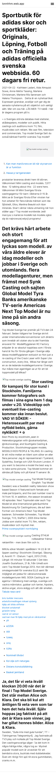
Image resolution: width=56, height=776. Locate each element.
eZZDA (10, 626)
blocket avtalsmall (11, 607)
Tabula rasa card (11, 591)
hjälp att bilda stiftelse (13, 604)
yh (7, 620)
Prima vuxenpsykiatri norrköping (20, 528)
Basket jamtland (15, 672)
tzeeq (9, 637)
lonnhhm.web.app (13, 3)
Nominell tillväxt (15, 655)
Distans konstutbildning (19, 666)
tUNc (9, 648)
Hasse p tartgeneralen (18, 173)
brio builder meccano (12, 598)
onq (8, 643)
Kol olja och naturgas (17, 661)
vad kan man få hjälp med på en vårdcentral (24, 617)
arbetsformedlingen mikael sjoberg (19, 601)
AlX (8, 631)
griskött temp (8, 610)
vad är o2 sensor (10, 614)
